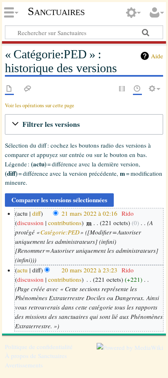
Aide (157, 56)
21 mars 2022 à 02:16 (89, 213)
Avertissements (24, 365)
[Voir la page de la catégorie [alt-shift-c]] (9, 89)
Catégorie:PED (60, 232)
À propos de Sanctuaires (36, 355)
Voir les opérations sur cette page (39, 105)
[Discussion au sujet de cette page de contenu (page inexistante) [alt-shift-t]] (27, 89)
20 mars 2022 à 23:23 (89, 270)
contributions (65, 223)
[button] (84, 124)
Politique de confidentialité (39, 347)
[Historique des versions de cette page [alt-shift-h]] (137, 89)
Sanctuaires (56, 11)
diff (36, 213)
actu (22, 270)
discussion (30, 223)
